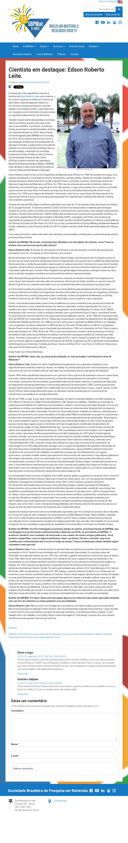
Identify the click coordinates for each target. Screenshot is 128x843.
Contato (75, 54)
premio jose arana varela (32, 637)
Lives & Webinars (44, 54)
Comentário (17, 710)
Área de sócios (93, 14)
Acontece (58, 46)
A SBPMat (28, 46)
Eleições (93, 46)
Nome (15, 744)
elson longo (62, 634)
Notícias (13, 628)
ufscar (56, 637)
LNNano (90, 634)
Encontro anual (76, 46)
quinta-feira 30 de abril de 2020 (34, 82)
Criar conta (111, 14)
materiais (98, 634)
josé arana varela (76, 634)
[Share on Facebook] (10, 87)
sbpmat (49, 637)
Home (15, 46)
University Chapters (22, 54)
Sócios (43, 46)
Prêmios (62, 54)
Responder (22, 673)
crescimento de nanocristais (31, 634)
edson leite (50, 634)
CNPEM (12, 634)
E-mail (15, 756)
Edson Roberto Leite (29, 96)
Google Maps (60, 800)
